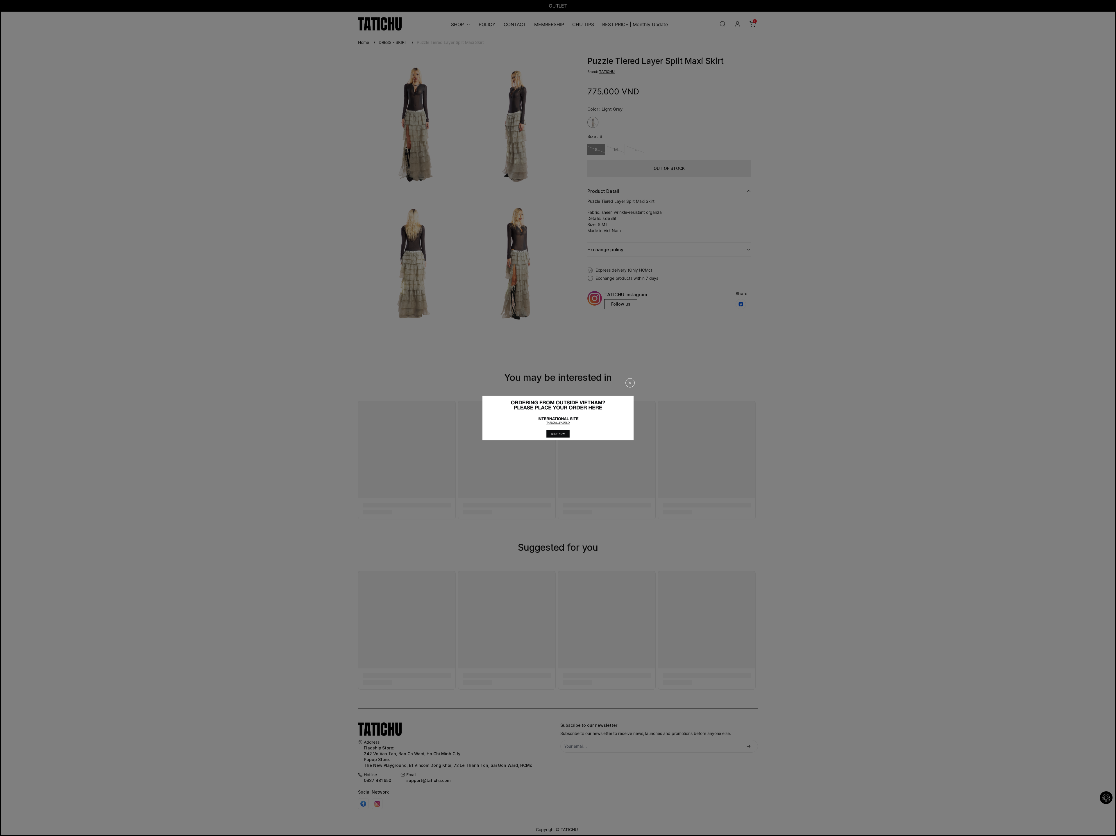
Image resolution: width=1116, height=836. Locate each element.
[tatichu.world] (558, 418)
